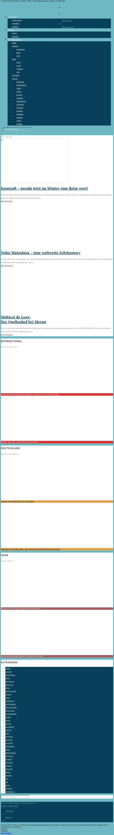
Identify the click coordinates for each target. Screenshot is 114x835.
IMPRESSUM (66, 20)
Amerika (15, 46)
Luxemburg (9, 746)
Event (7, 697)
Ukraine (19, 124)
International (11, 714)
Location (9, 743)
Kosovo (19, 94)
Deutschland (10, 691)
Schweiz (19, 111)
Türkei (18, 120)
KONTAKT (65, 14)
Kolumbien (9, 727)
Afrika (14, 42)
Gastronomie (17, 20)
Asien (14, 59)
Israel (18, 65)
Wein (7, 785)
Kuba (18, 52)
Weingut (15, 26)
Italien (18, 91)
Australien (15, 75)
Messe (14, 33)
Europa (14, 78)
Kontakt (8, 817)
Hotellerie (15, 23)
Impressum (9, 811)
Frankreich (20, 81)
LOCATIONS (12, 17)
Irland (18, 88)
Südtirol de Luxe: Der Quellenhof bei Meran (23, 319)
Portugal (19, 107)
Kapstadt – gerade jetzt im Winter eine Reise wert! (44, 188)
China (18, 62)
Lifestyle (15, 36)
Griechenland (21, 85)
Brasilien (9, 684)
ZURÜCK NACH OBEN (9, 805)
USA (18, 55)
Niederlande (21, 101)
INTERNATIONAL (14, 39)
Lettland (19, 98)
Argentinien (20, 49)
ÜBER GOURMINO (68, 7)
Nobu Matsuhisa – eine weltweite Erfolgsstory (40, 252)
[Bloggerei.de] (5, 800)
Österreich (20, 104)
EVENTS (11, 30)
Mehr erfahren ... (7, 833)
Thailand (19, 68)
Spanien (19, 117)
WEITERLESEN (7, 201)
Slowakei (19, 114)
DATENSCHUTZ (67, 27)
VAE (18, 72)
